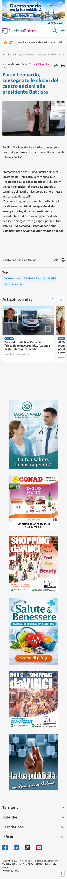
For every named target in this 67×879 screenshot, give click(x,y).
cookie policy (8, 867)
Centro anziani (12, 278)
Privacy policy (51, 864)
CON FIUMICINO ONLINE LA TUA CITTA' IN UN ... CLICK (29, 42)
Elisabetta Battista (34, 278)
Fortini (52, 278)
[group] (28, 334)
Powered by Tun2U (10, 871)
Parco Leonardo (13, 284)
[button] (52, 299)
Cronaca (16, 54)
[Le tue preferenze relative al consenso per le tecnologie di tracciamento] (61, 873)
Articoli (5, 54)
